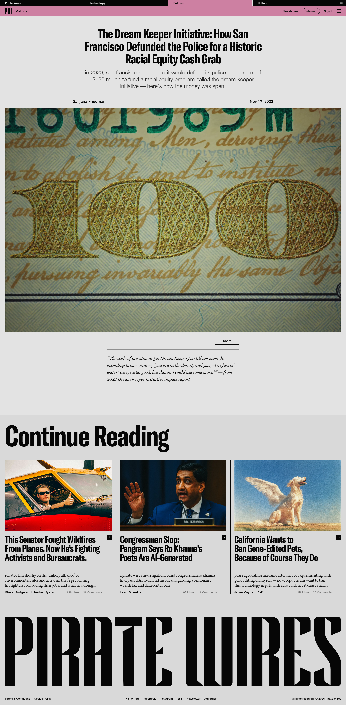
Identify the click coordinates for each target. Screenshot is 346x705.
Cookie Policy (42, 698)
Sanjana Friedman (89, 101)
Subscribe (311, 11)
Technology (97, 3)
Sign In (328, 11)
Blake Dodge (15, 592)
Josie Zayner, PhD (248, 592)
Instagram (166, 698)
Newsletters (291, 11)
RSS (179, 698)
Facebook (149, 698)
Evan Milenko (130, 592)
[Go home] (8, 11)
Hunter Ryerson (45, 592)
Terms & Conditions (17, 698)
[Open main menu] (339, 11)
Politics (178, 3)
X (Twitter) (132, 698)
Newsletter (193, 698)
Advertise (210, 698)
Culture (262, 3)
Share (227, 341)
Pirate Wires (13, 3)
